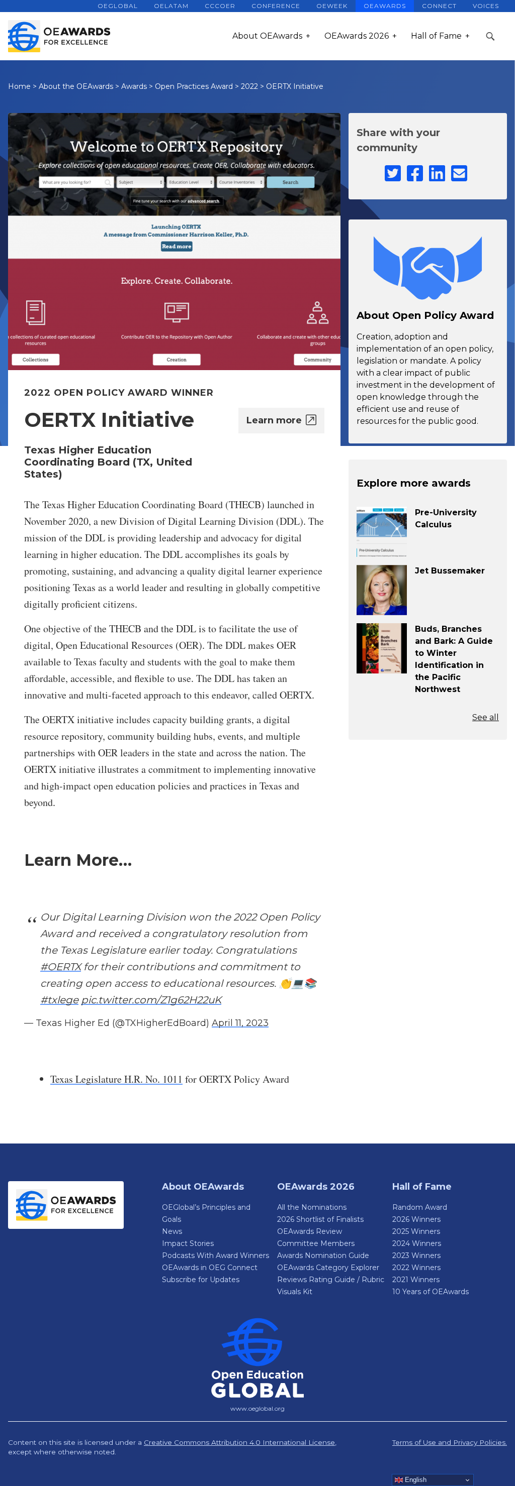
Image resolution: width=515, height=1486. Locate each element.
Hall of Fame (436, 36)
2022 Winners (416, 1267)
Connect (439, 6)
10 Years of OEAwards (430, 1291)
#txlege (59, 1000)
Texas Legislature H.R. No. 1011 (116, 1079)
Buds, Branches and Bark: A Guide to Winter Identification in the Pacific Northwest (454, 659)
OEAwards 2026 (356, 36)
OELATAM (171, 6)
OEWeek (332, 6)
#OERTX (60, 967)
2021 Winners (416, 1279)
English (414, 1479)
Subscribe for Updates (200, 1279)
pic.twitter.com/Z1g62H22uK (151, 1000)
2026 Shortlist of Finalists (320, 1219)
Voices (486, 6)
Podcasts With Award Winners (215, 1255)
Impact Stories (188, 1243)
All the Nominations (312, 1207)
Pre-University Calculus (446, 518)
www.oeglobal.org (257, 1408)
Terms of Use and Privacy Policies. (449, 1442)
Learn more (274, 420)
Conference (275, 6)
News (172, 1231)
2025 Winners (416, 1231)
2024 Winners (416, 1243)
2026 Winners (416, 1219)
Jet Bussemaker (450, 571)
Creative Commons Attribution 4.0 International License (239, 1442)
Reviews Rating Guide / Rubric (330, 1279)
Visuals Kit (294, 1291)
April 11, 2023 (240, 1022)
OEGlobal (118, 6)
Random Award (419, 1207)
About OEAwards (267, 36)
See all (485, 717)
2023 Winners (416, 1255)
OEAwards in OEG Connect (210, 1267)
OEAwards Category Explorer (328, 1267)
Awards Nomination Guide (323, 1255)
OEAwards (385, 6)
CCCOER (220, 6)
